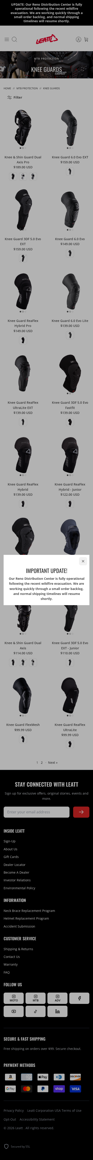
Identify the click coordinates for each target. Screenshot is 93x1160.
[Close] (83, 561)
